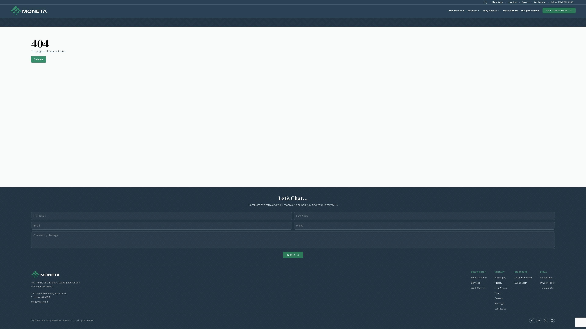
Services (472, 10)
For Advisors (540, 2)
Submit (291, 255)
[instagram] (552, 320)
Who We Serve (457, 10)
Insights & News (530, 10)
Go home (38, 59)
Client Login (497, 2)
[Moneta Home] (45, 277)
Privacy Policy (547, 282)
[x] (545, 320)
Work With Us (510, 10)
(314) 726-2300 (565, 2)
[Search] (485, 2)
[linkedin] (538, 320)
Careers (526, 2)
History (498, 282)
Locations (512, 2)
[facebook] (531, 320)
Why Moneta (490, 10)
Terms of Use (547, 287)
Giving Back (500, 287)
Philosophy (500, 277)
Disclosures (546, 277)
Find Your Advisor (557, 10)
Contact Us (500, 308)
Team (497, 293)
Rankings (499, 303)
